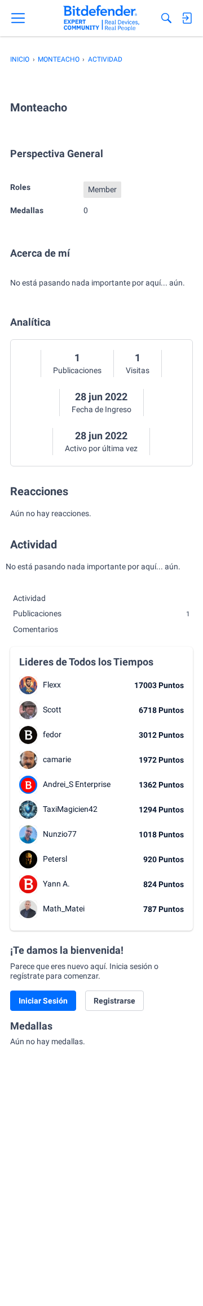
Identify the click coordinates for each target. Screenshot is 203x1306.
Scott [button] (52, 709)
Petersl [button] (55, 858)
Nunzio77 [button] (60, 833)
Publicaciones (77, 370)
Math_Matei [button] (64, 908)
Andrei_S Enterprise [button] (77, 784)
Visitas (137, 370)
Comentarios (35, 629)
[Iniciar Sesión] (186, 18)
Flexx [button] (52, 684)
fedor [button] (52, 734)
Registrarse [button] (114, 1000)
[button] (28, 685)
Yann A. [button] (56, 883)
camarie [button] (57, 759)
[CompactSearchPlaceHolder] (166, 18)
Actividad (29, 598)
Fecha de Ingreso (101, 409)
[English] (101, 18)
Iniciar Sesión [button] (43, 1000)
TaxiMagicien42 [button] (70, 809)
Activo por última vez (101, 448)
